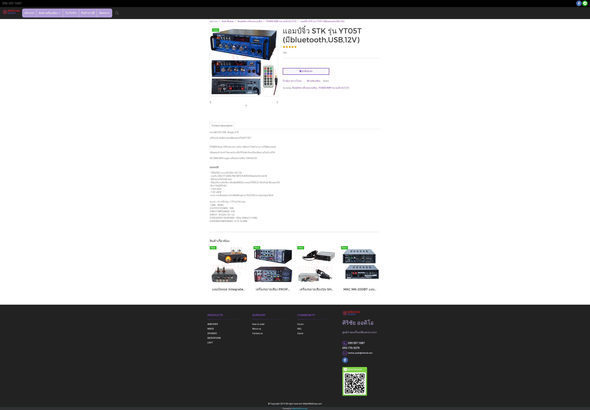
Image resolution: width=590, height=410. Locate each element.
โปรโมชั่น (71, 13)
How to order (258, 324)
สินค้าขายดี (87, 13)
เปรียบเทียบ (314, 81)
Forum (300, 324)
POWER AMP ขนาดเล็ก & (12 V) (334, 88)
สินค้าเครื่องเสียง (48, 13)
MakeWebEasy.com (299, 408)
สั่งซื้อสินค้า (307, 71)
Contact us (257, 333)
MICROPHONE (214, 338)
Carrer (300, 333)
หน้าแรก (29, 13)
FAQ (299, 329)
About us (256, 329)
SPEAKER (212, 333)
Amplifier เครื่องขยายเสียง (304, 88)
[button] (117, 13)
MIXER (210, 329)
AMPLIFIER (212, 324)
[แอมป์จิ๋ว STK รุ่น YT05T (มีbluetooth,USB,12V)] (244, 61)
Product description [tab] (222, 125)
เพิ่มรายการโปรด (293, 81)
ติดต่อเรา (104, 13)
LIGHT (210, 342)
